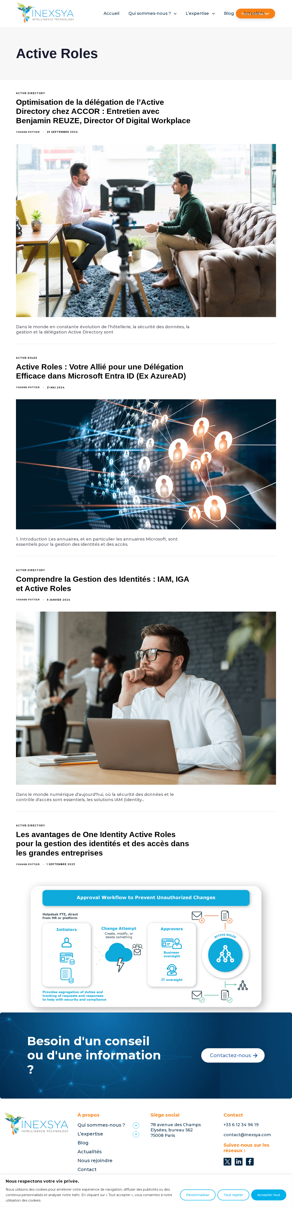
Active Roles (26, 358)
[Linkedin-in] (238, 1162)
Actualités (90, 1151)
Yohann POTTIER (28, 132)
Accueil (111, 13)
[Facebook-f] (250, 1162)
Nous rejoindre (95, 1160)
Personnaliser (197, 1195)
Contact (87, 1169)
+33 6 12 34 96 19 (241, 1124)
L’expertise (197, 13)
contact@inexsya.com (247, 1134)
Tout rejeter (233, 1195)
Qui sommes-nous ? (149, 13)
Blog (229, 13)
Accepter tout (268, 1195)
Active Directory (30, 93)
